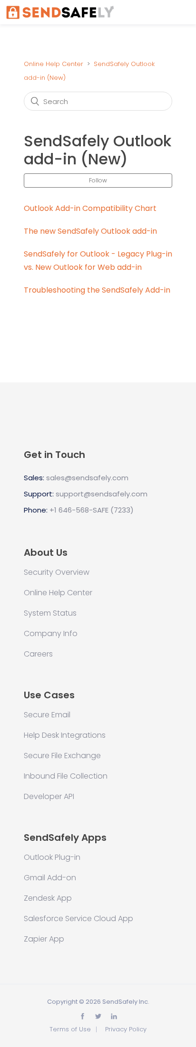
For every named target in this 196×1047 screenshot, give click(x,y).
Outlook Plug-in (52, 857)
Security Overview (56, 572)
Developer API (49, 796)
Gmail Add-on (50, 878)
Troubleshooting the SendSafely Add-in (97, 290)
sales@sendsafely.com (87, 478)
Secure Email (47, 715)
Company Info (51, 633)
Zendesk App (48, 898)
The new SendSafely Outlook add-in (90, 231)
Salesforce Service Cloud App (78, 918)
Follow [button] (98, 180)
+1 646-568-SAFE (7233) (91, 510)
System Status (50, 613)
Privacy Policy (126, 1029)
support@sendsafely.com (101, 494)
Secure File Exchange (62, 756)
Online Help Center (53, 63)
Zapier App (44, 939)
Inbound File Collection (66, 776)
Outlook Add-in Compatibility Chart (90, 208)
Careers (38, 654)
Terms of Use (70, 1029)
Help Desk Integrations (65, 735)
